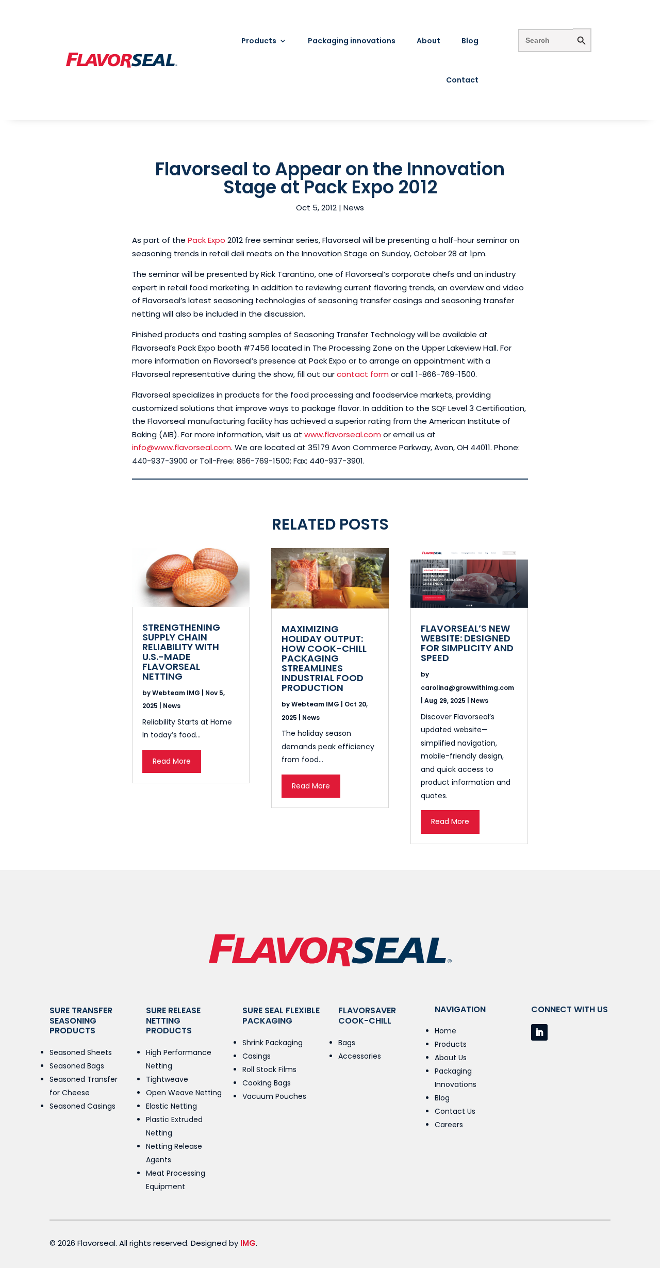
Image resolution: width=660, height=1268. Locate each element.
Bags (346, 1043)
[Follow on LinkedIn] (539, 1032)
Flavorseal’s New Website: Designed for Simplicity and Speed (467, 643)
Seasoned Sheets (81, 1052)
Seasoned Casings (83, 1106)
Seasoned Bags (77, 1066)
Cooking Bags (266, 1083)
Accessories (359, 1056)
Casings (256, 1056)
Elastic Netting (171, 1106)
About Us (451, 1057)
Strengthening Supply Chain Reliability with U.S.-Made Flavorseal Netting (181, 652)
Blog (469, 41)
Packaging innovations (351, 41)
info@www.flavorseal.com (181, 447)
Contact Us (455, 1111)
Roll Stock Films (269, 1069)
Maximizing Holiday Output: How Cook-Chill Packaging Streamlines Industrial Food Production (324, 658)
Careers (449, 1124)
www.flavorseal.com (342, 434)
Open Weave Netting (184, 1093)
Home (445, 1031)
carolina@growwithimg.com (467, 687)
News (353, 207)
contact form (363, 374)
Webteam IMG (176, 692)
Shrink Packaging (272, 1043)
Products (258, 41)
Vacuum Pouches (274, 1096)
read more (172, 761)
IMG (248, 1243)
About (428, 41)
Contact (462, 80)
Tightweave (167, 1079)
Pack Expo (206, 240)
